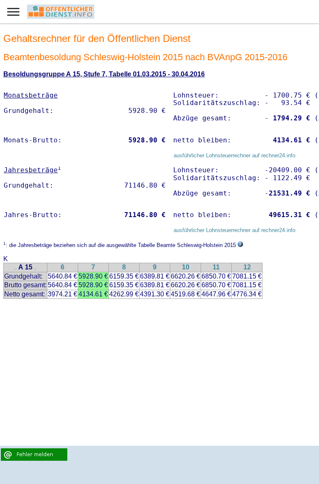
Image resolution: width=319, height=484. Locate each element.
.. (15, 268)
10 (185, 267)
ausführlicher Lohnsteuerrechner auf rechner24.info (234, 155)
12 (247, 267)
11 (216, 267)
